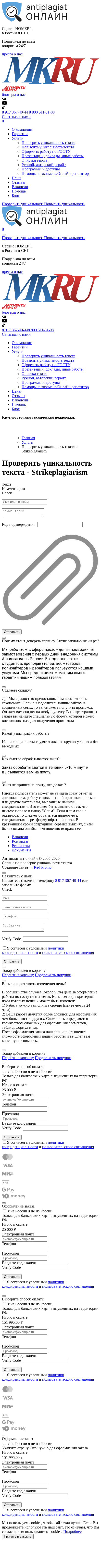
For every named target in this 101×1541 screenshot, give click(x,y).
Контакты (20, 841)
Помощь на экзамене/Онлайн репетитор (55, 173)
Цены (16, 178)
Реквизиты (21, 846)
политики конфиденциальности (33, 950)
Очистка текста (34, 160)
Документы (21, 850)
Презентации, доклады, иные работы (53, 156)
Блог (16, 195)
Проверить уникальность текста (48, 143)
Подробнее (72, 1531)
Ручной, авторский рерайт (44, 165)
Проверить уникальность (23, 204)
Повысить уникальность (64, 204)
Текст (6, 484)
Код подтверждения (18, 524)
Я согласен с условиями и (48, 950)
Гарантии (20, 134)
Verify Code (11, 939)
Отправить (12, 632)
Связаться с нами (16, 117)
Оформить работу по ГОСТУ (46, 151)
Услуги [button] (18, 138)
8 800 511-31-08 (42, 112)
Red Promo (42, 867)
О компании (22, 129)
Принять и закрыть (18, 1536)
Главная (28, 438)
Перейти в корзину (18, 975)
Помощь (19, 191)
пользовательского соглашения (68, 952)
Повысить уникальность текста (48, 147)
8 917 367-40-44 (15, 112)
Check (7, 493)
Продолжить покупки (53, 975)
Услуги (27, 442)
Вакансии (20, 187)
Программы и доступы (41, 169)
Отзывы (18, 182)
